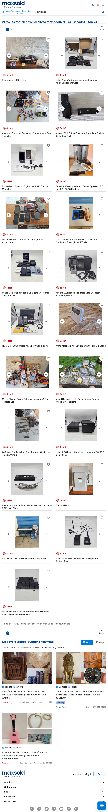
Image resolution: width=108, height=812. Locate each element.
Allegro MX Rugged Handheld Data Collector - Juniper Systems (78, 294)
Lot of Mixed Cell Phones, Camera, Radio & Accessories (23, 241)
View (101, 27)
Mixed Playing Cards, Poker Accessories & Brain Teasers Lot (26, 400)
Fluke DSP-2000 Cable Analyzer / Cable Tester (25, 346)
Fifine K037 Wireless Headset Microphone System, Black (77, 560)
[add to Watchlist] (48, 39)
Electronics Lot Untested (14, 80)
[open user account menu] (92, 4)
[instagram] (32, 809)
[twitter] (46, 809)
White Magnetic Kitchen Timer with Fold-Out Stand (81, 346)
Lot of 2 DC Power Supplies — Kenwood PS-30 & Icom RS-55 (80, 453)
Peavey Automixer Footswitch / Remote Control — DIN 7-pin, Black (27, 506)
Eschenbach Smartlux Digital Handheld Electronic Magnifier (26, 187)
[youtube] (61, 809)
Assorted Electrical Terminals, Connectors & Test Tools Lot (26, 134)
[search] (103, 12)
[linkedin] (54, 809)
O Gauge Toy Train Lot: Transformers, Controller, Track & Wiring (26, 453)
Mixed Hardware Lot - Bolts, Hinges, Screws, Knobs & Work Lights (78, 400)
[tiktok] (69, 809)
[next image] (46, 55)
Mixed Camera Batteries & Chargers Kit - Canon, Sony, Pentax (26, 294)
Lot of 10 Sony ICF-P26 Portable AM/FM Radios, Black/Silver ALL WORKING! (26, 613)
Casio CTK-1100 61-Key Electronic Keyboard (24, 558)
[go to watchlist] (98, 4)
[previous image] (9, 55)
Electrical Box (62, 505)
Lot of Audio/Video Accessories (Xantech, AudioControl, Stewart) (76, 81)
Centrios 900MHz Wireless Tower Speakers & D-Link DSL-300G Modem (80, 187)
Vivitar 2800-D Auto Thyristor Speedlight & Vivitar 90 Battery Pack (80, 134)
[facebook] (39, 809)
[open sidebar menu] (103, 4)
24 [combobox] (100, 29)
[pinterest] (76, 809)
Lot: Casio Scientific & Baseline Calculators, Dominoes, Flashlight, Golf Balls (77, 241)
